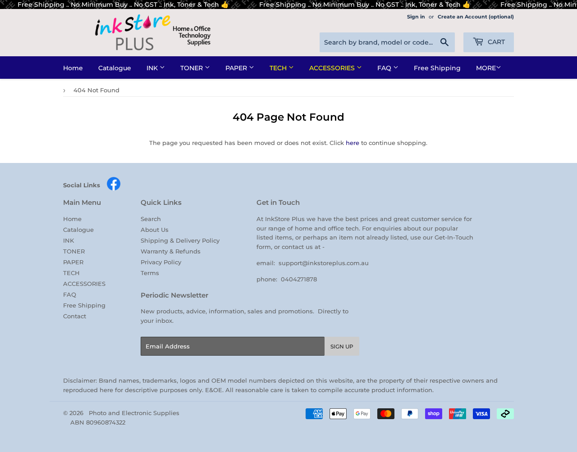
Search (151, 218)
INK (153, 68)
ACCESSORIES (333, 68)
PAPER (237, 68)
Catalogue (114, 68)
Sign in (416, 17)
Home (73, 68)
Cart (495, 42)
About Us (155, 229)
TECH (279, 68)
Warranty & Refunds (171, 251)
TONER (192, 68)
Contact (74, 316)
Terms (150, 272)
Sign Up (341, 346)
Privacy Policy (161, 262)
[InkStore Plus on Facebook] (113, 188)
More (486, 68)
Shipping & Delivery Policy (180, 240)
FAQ (385, 68)
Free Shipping (437, 68)
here (352, 142)
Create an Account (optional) (476, 17)
